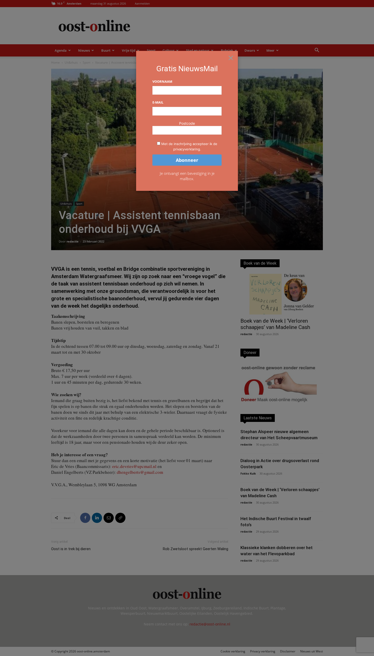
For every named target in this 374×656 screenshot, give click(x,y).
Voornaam (162, 81)
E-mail (157, 102)
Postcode (187, 123)
